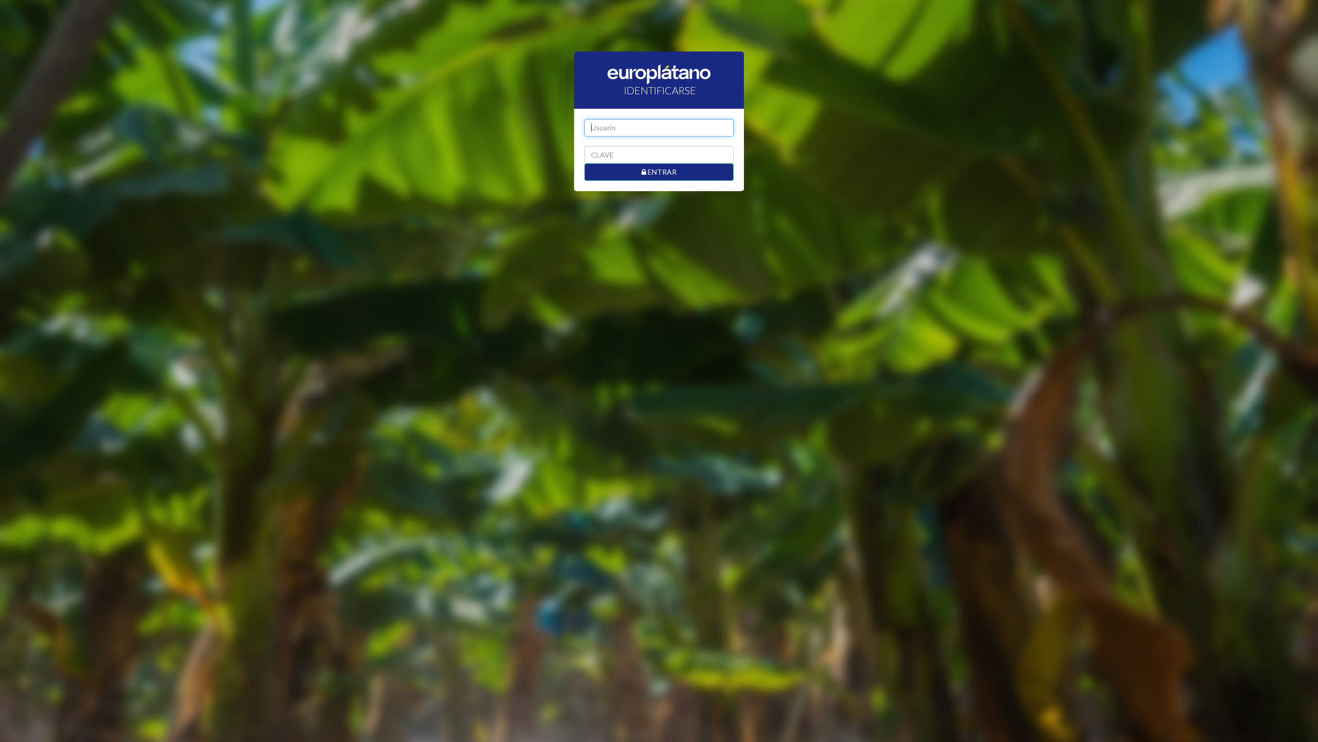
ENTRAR (661, 171)
